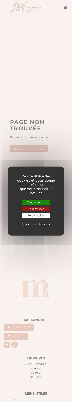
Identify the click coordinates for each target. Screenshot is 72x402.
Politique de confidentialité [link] (36, 223)
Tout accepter (36, 202)
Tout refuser (36, 208)
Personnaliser (36, 215)
